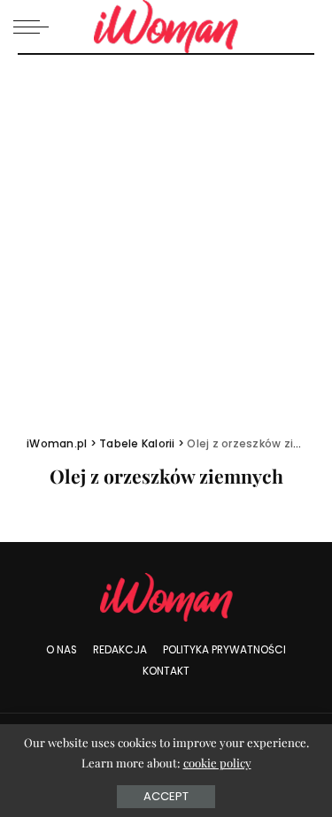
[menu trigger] (35, 26)
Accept (166, 796)
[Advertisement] (166, 229)
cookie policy (217, 762)
